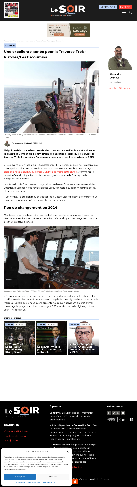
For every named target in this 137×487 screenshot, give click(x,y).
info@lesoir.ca (75, 467)
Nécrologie (108, 7)
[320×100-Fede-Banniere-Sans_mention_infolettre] (68, 30)
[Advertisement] (51, 375)
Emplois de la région (15, 436)
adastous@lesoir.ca (119, 88)
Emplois (125, 7)
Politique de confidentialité (26, 482)
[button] (67, 451)
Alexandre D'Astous (23, 143)
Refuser (53, 476)
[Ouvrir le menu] (124, 12)
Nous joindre (11, 440)
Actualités (8, 41)
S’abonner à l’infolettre (16, 431)
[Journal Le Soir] (68, 10)
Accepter (20, 476)
